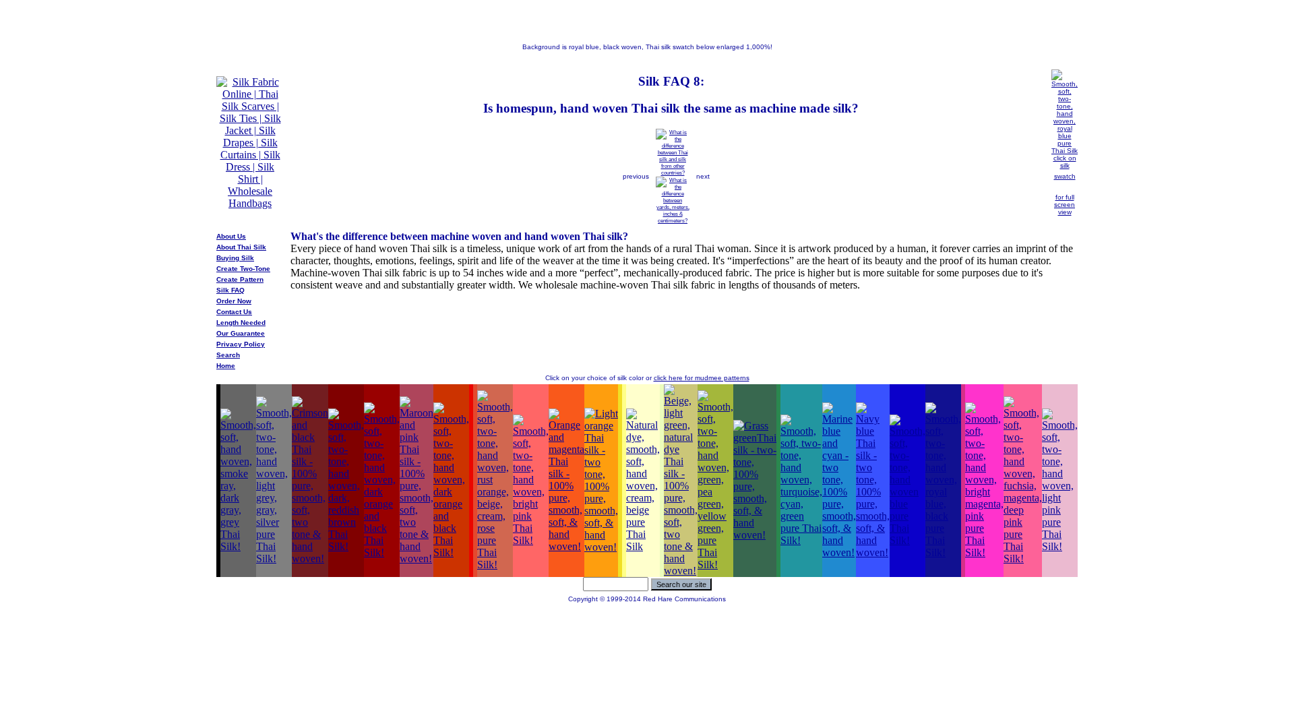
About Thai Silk (241, 247)
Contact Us (234, 311)
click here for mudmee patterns (701, 378)
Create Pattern (240, 279)
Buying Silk (235, 258)
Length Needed (241, 322)
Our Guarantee (240, 333)
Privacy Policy (240, 344)
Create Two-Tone (243, 268)
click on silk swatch (1064, 167)
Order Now (233, 301)
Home (225, 365)
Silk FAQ (230, 290)
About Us (231, 236)
